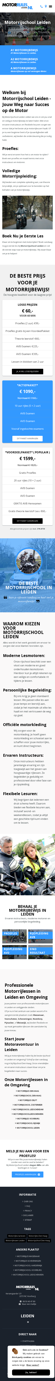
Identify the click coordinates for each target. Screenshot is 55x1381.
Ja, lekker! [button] (31, 1372)
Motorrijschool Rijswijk (28, 1123)
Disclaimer (28, 1215)
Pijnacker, (9, 1022)
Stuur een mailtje (29, 1304)
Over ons (28, 1201)
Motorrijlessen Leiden (15, 1240)
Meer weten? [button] (32, 1365)
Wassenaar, (38, 1015)
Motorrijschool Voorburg (28, 1270)
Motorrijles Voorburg (28, 1118)
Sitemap (28, 1220)
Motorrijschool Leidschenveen (28, 1274)
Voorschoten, (11, 1018)
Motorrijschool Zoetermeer (28, 1105)
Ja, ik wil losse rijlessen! (27, 371)
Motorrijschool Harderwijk (28, 1265)
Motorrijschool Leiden (28, 1128)
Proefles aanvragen (25, 1174)
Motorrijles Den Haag (28, 1091)
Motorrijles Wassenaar (28, 1256)
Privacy (28, 1210)
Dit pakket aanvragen (27, 438)
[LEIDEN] (27, 1291)
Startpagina (28, 1341)
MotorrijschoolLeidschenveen (28, 1114)
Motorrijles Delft (28, 1100)
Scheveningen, (25, 1018)
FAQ (28, 1206)
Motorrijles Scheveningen (28, 1261)
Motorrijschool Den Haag (28, 1095)
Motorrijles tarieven (16, 1236)
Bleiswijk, (21, 1022)
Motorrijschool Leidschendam (28, 1109)
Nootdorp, (38, 1018)
